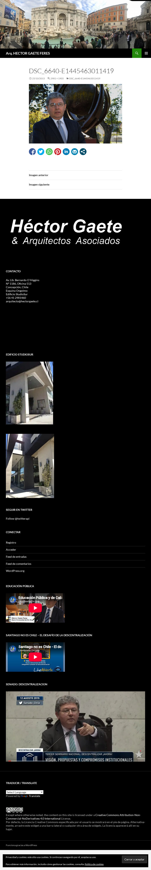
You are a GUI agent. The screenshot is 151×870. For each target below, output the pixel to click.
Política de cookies (94, 864)
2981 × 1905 (57, 78)
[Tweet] (40, 151)
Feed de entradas (16, 556)
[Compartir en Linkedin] (66, 151)
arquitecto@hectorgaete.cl (22, 301)
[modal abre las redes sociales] (83, 151)
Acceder (11, 549)
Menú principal (146, 53)
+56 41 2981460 (16, 297)
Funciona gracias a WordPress (21, 845)
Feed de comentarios (18, 563)
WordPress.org (15, 570)
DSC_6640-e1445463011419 (84, 78)
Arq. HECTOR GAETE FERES (28, 53)
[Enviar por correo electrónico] (74, 151)
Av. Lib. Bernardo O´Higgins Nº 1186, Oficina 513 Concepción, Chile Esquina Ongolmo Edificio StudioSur (22, 287)
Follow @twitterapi (17, 518)
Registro (11, 542)
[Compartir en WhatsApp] (49, 151)
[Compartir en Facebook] (32, 151)
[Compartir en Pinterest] (57, 151)
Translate (34, 796)
